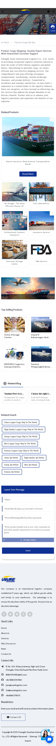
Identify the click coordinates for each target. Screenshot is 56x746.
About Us (5, 633)
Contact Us (6, 654)
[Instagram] (23, 614)
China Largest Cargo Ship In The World (20, 422)
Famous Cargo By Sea (25, 42)
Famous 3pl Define (12, 472)
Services (5, 638)
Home (6, 42)
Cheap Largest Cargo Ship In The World (20, 436)
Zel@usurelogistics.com (16, 690)
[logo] (25, 11)
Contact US (15, 717)
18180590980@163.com (16, 674)
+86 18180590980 (14, 680)
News (3, 648)
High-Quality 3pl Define (34, 458)
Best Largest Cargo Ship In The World (20, 444)
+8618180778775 (13, 695)
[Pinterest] (17, 614)
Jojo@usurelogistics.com (16, 685)
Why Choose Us (8, 643)
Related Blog (14, 383)
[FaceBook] (4, 614)
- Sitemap (32, 736)
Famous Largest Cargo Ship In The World (21, 451)
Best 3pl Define (30, 465)
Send (28, 550)
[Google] (29, 614)
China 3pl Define (11, 458)
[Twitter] (10, 614)
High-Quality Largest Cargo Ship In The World (23, 429)
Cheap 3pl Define (11, 465)
